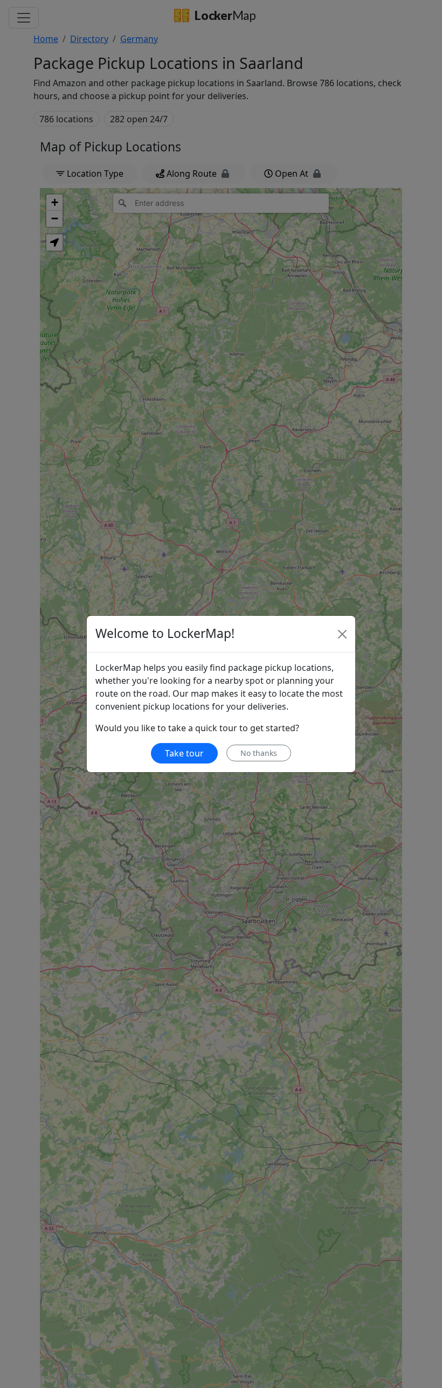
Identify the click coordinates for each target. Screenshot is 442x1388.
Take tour (184, 753)
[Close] (342, 634)
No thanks (258, 753)
